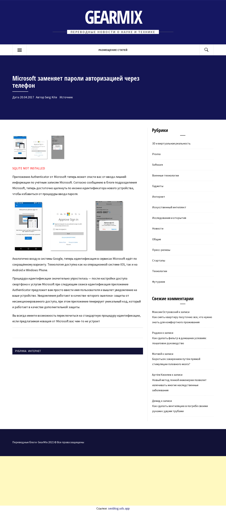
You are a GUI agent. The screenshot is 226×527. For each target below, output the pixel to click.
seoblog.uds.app (119, 508)
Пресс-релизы (161, 250)
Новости (157, 228)
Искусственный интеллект (169, 207)
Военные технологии (165, 175)
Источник (66, 97)
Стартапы (158, 260)
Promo (156, 154)
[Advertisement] (106, 481)
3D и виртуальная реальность (171, 143)
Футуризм (158, 281)
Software (157, 164)
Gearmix (113, 16)
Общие (156, 239)
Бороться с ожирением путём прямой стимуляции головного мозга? (176, 361)
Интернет (34, 351)
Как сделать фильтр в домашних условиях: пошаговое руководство (179, 340)
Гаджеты (157, 186)
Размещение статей (113, 50)
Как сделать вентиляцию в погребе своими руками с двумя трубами (180, 408)
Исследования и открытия (169, 218)
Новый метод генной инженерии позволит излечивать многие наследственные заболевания (179, 385)
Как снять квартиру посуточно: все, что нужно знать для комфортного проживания (182, 319)
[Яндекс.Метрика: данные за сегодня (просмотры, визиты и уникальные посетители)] (29, 519)
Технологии (159, 271)
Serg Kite (51, 97)
